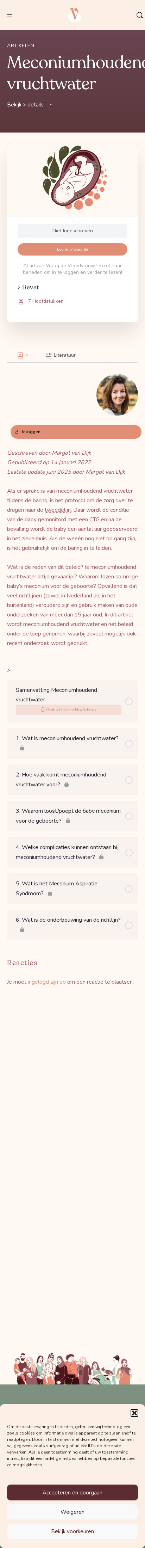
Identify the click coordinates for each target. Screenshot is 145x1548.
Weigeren (72, 1512)
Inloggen (31, 432)
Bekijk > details (26, 104)
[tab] (21, 355)
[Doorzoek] (139, 15)
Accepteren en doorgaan (72, 1492)
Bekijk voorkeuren (72, 1531)
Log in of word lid (72, 249)
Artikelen (20, 45)
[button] (134, 1413)
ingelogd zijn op (47, 982)
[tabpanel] (72, 505)
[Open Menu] (9, 14)
